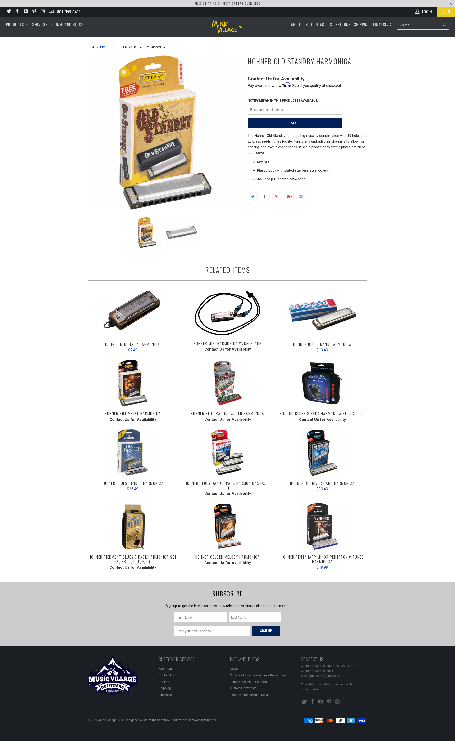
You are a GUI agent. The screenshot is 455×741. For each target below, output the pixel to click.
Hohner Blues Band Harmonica (322, 313)
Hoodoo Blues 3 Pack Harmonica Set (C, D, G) (322, 383)
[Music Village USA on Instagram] (42, 11)
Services (40, 24)
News (234, 668)
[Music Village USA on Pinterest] (34, 11)
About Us (299, 24)
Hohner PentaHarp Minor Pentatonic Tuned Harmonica (322, 526)
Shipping (362, 24)
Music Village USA (110, 720)
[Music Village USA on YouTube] (25, 11)
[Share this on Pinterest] (277, 196)
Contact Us (321, 24)
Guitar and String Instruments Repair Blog (258, 675)
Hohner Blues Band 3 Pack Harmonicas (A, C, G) (227, 452)
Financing (382, 24)
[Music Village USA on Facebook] (17, 11)
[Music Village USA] (227, 27)
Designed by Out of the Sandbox (147, 720)
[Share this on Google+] (289, 196)
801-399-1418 (69, 12)
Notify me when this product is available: (283, 100)
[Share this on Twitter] (253, 196)
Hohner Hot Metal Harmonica (133, 383)
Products (15, 24)
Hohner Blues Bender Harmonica (133, 452)
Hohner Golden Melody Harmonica (227, 526)
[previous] (96, 132)
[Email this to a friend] (301, 196)
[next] (234, 132)
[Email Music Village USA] (51, 11)
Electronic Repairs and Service (250, 694)
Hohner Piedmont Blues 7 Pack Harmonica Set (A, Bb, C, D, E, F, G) (133, 526)
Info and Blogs (70, 24)
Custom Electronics (243, 688)
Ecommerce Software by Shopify (193, 720)
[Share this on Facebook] (265, 196)
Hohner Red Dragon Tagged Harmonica (227, 383)
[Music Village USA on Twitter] (8, 11)
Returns (343, 24)
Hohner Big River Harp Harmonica (322, 452)
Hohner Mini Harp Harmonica (133, 313)
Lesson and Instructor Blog (248, 681)
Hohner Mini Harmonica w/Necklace (227, 313)
